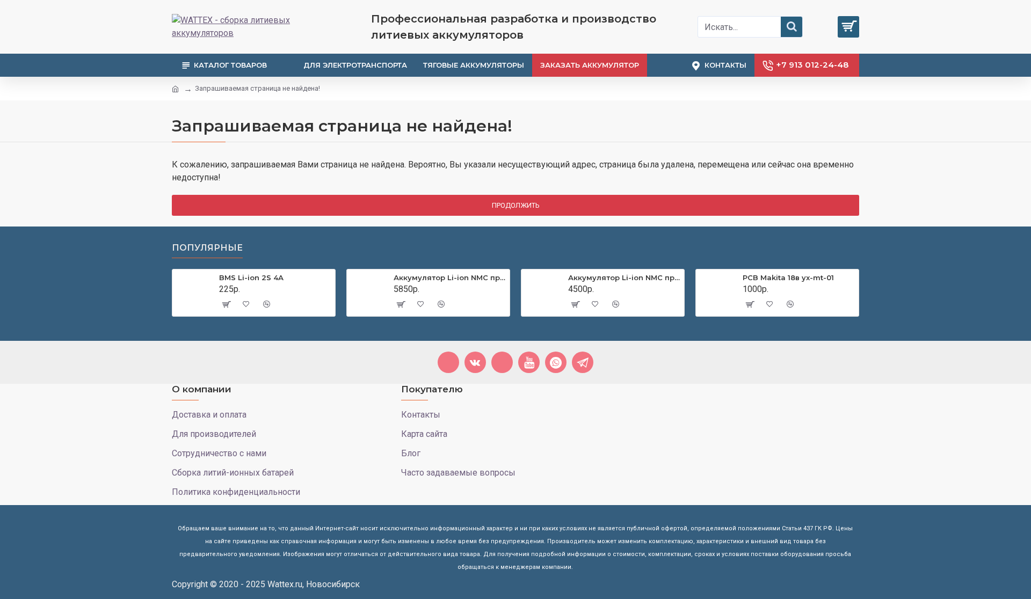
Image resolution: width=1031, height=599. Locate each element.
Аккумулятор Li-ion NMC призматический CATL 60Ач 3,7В (450, 277)
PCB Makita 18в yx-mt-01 (788, 277)
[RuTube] (502, 362)
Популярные (207, 248)
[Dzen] (448, 362)
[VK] (475, 362)
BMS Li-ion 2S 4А (251, 277)
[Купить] (225, 304)
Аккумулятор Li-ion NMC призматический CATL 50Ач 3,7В (624, 277)
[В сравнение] (266, 304)
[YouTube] (529, 362)
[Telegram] (582, 362)
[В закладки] (246, 304)
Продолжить (516, 205)
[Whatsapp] (556, 362)
